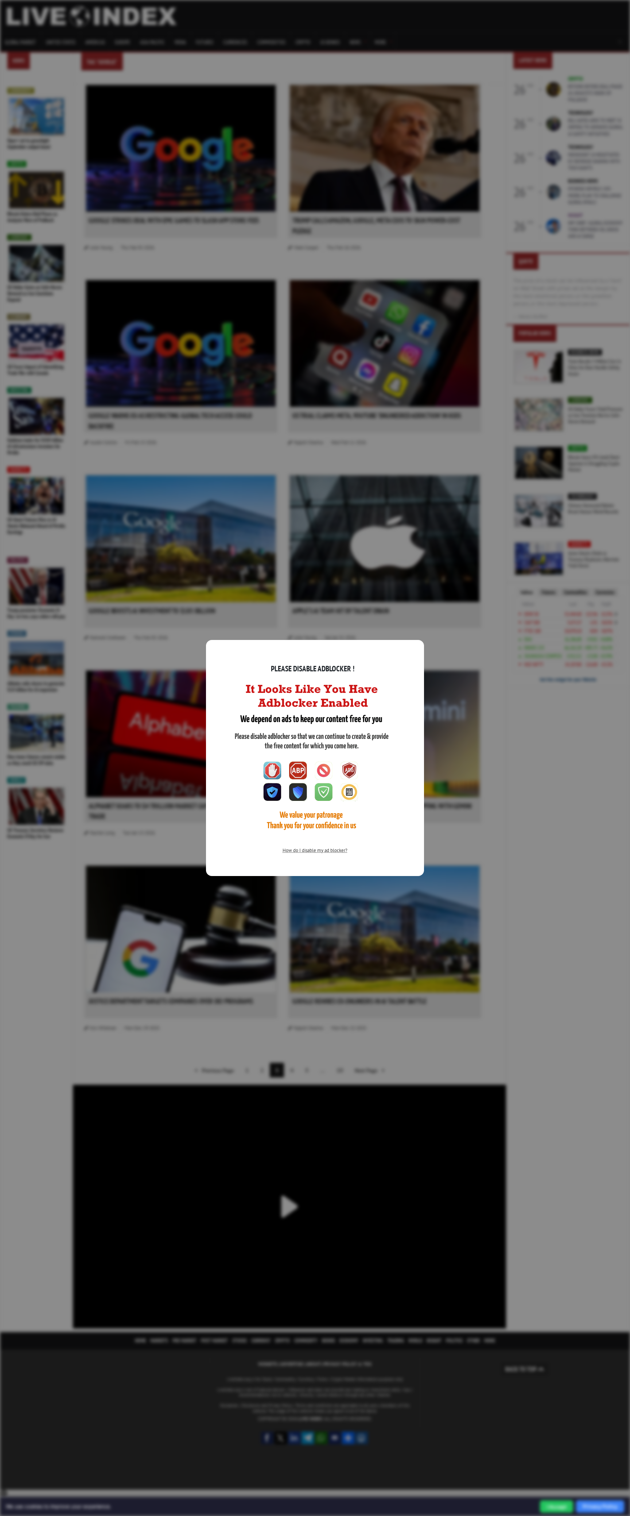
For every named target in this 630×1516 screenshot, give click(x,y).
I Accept (557, 1507)
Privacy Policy (600, 1506)
